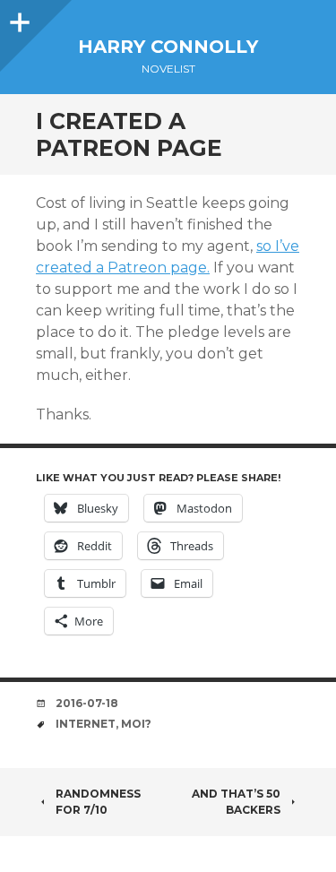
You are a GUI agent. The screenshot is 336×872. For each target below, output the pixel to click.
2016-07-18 (87, 703)
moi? (136, 723)
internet (86, 723)
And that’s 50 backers (236, 801)
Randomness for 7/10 (98, 801)
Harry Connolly (168, 46)
